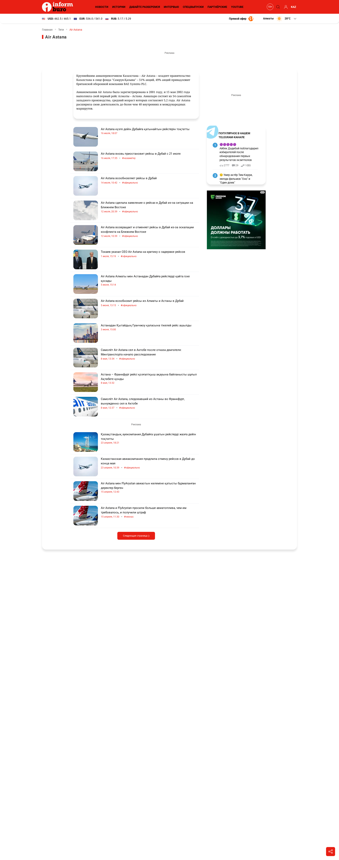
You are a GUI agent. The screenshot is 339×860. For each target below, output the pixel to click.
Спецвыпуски (193, 6)
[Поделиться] (330, 851)
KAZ (293, 6)
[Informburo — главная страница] (58, 7)
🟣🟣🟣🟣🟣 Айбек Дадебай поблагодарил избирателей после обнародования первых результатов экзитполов (239, 152)
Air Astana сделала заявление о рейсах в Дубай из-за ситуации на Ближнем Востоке (147, 207)
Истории (118, 6)
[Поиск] (277, 7)
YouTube (237, 6)
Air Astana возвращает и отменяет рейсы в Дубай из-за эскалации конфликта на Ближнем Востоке (147, 231)
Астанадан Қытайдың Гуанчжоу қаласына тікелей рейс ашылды (146, 327)
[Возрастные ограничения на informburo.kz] (269, 7)
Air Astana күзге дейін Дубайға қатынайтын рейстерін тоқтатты (145, 131)
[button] (280, 19)
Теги (61, 29)
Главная (47, 29)
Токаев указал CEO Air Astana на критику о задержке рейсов (143, 254)
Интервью (171, 6)
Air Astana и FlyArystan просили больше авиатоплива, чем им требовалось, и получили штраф (143, 512)
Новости (101, 6)
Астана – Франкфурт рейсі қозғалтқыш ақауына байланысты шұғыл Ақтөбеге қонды (149, 378)
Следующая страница (135, 535)
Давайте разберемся (144, 6)
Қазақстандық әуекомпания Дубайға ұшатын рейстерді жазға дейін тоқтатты (148, 438)
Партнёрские (217, 6)
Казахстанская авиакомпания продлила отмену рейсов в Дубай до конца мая (148, 463)
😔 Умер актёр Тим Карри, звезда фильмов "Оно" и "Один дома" (236, 178)
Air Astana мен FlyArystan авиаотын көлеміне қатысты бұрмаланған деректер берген (148, 487)
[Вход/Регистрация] (285, 7)
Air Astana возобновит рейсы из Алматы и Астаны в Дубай (142, 303)
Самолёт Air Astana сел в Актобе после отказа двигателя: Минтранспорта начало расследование (141, 354)
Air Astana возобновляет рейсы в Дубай (129, 180)
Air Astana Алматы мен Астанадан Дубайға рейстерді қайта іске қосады (145, 280)
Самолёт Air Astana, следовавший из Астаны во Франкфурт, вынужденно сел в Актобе (143, 403)
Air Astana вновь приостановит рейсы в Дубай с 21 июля (140, 156)
